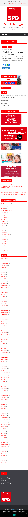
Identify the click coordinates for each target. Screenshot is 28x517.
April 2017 (3, 460)
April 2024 (3, 301)
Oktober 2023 (4, 314)
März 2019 (3, 411)
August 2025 (4, 270)
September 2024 (5, 290)
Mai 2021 (3, 364)
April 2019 (3, 408)
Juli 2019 (3, 402)
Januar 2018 (4, 442)
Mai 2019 (3, 406)
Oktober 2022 (4, 337)
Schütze (9, 46)
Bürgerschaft (4, 206)
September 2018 (5, 424)
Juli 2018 (3, 428)
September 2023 (5, 317)
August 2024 (4, 292)
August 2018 (4, 426)
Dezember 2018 (4, 417)
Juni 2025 (3, 272)
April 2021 (3, 366)
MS (11, 49)
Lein (3, 230)
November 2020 (4, 372)
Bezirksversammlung (6, 203)
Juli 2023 (3, 321)
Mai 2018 (3, 433)
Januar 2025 (4, 283)
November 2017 (4, 444)
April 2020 (3, 384)
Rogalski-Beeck (5, 237)
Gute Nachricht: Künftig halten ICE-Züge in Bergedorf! (13, 192)
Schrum (4, 243)
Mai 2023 (3, 325)
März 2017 (3, 462)
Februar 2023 (4, 332)
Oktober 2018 (4, 422)
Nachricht (5, 46)
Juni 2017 (3, 455)
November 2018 (4, 419)
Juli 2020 (3, 379)
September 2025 (5, 267)
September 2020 (5, 377)
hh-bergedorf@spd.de (9, 107)
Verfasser (3, 219)
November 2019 (4, 395)
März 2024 (3, 303)
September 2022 (5, 339)
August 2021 (4, 359)
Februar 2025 (4, 281)
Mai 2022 (3, 346)
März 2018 (3, 437)
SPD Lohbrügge (14, 24)
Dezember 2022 (4, 334)
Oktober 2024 (4, 287)
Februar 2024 (4, 305)
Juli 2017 (3, 453)
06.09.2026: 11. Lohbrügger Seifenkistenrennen (12, 184)
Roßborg (4, 239)
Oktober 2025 (4, 265)
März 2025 (3, 278)
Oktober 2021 (4, 355)
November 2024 (4, 285)
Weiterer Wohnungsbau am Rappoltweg (10, 190)
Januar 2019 (4, 415)
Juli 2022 (3, 341)
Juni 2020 (3, 381)
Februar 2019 (4, 413)
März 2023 (3, 330)
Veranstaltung (4, 217)
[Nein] (26, 513)
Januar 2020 (4, 390)
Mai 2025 (3, 274)
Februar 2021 (4, 368)
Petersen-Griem (6, 234)
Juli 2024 (3, 294)
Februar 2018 (4, 440)
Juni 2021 (3, 361)
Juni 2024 (3, 296)
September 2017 (5, 449)
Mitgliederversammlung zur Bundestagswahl (13, 53)
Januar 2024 (4, 308)
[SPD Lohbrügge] (2, 34)
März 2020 (3, 386)
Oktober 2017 (4, 446)
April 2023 (3, 328)
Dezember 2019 (4, 393)
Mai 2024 (3, 299)
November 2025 (4, 263)
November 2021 (4, 352)
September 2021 (5, 357)
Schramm (4, 241)
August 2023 (4, 319)
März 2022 (3, 348)
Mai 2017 (3, 458)
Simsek (4, 248)
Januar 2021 (4, 370)
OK (14, 515)
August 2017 (4, 451)
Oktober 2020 (4, 375)
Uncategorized (4, 215)
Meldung (3, 208)
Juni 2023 (3, 323)
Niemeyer (4, 232)
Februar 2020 (4, 388)
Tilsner (4, 250)
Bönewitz (4, 221)
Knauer (4, 225)
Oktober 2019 (4, 397)
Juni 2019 (3, 404)
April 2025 (3, 276)
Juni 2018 (3, 431)
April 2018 (3, 435)
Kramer (4, 228)
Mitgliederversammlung (6, 210)
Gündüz (4, 223)
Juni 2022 (3, 343)
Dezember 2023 (4, 310)
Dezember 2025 (4, 261)
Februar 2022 (4, 350)
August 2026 (4, 258)
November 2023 (4, 312)
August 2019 (4, 399)
